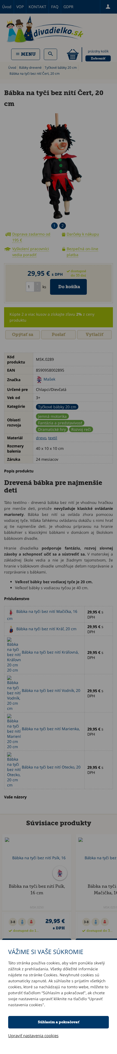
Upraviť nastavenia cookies (33, 1035)
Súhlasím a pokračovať (58, 1022)
